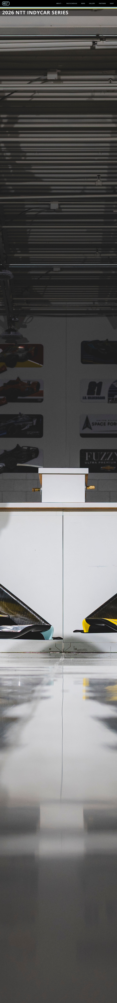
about (58, 3)
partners (102, 3)
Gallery (92, 3)
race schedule (71, 3)
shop (112, 3)
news (83, 3)
